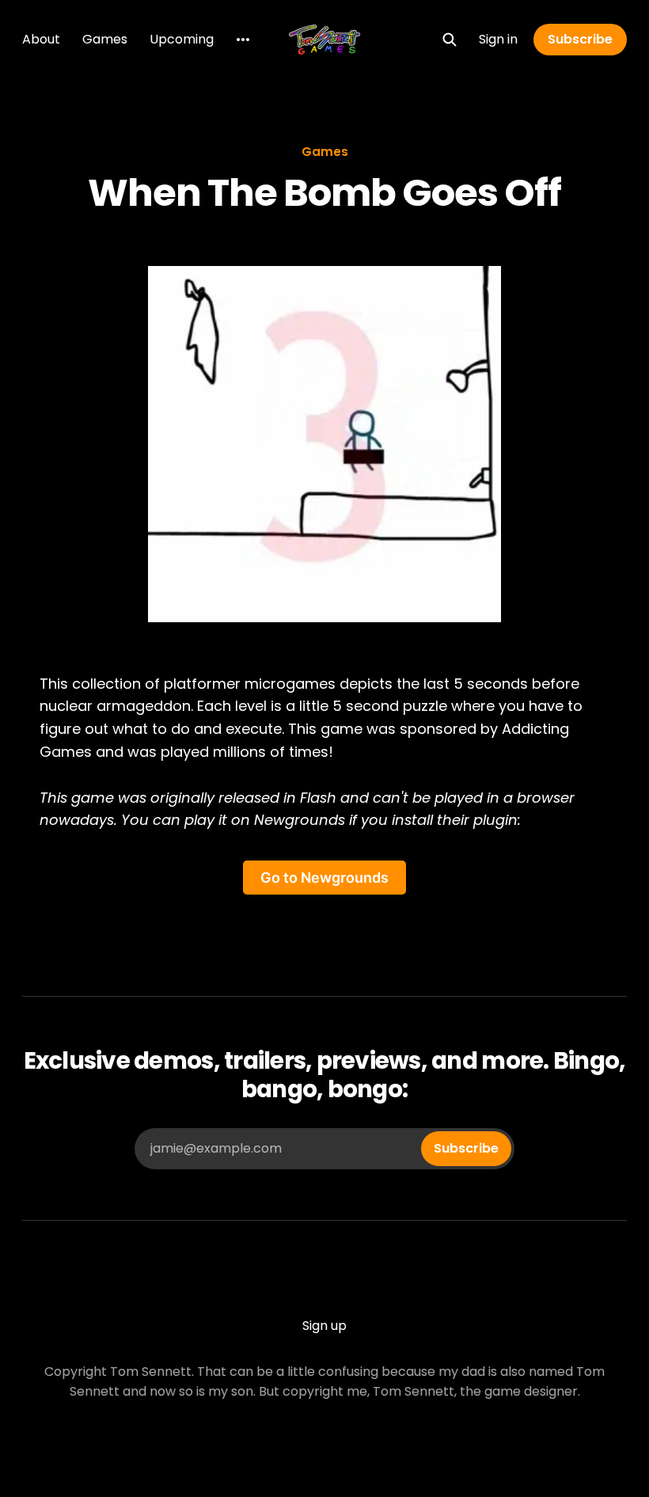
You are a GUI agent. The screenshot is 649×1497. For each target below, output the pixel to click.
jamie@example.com (324, 1148)
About (41, 39)
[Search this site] (449, 39)
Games (104, 39)
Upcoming (182, 39)
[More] (243, 39)
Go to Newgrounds (324, 877)
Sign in (498, 39)
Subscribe (580, 39)
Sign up (324, 1326)
